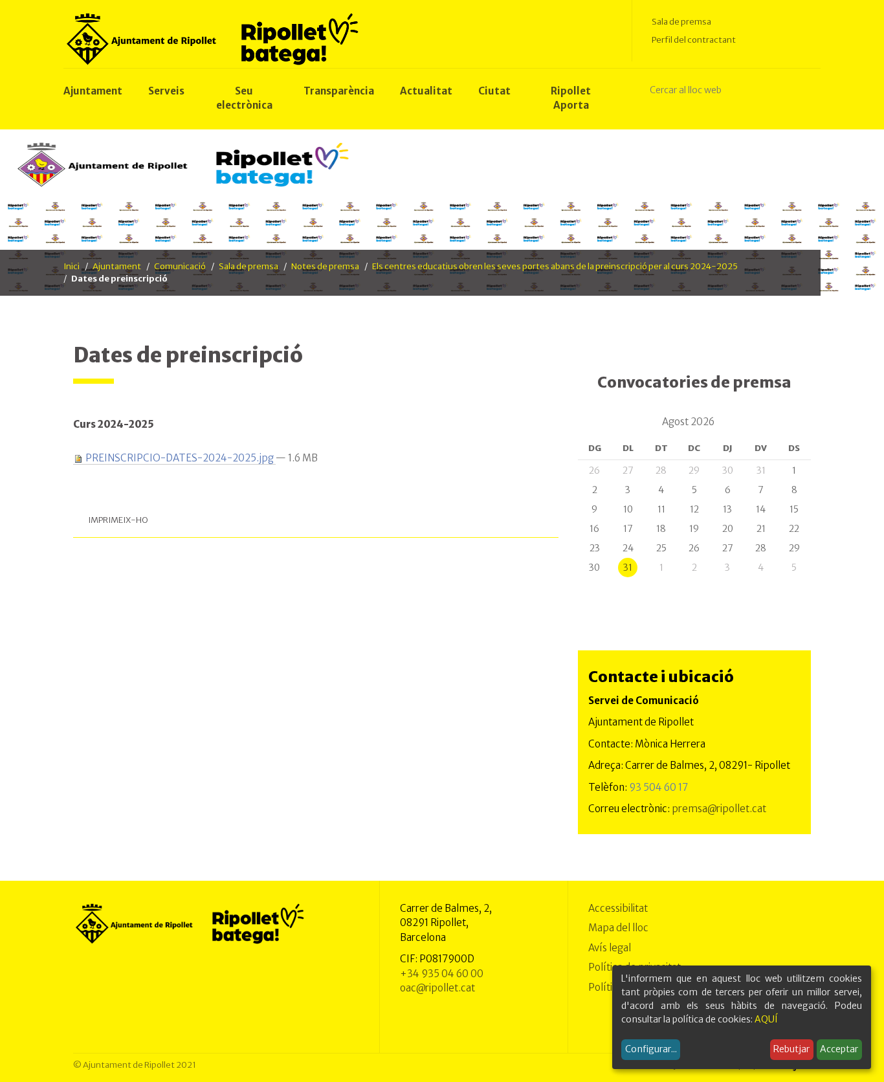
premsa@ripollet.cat (719, 808)
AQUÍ (766, 1019)
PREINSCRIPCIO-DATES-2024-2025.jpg (179, 458)
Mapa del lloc (618, 928)
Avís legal (609, 948)
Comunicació (180, 266)
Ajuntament (117, 266)
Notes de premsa (325, 266)
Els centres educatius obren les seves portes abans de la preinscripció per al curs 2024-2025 (555, 266)
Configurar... (651, 1049)
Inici (71, 266)
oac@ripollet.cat (437, 988)
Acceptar (839, 1049)
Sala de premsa (681, 21)
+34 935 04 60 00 (441, 973)
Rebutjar (791, 1049)
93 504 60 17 (658, 787)
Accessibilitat (618, 908)
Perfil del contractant (694, 39)
